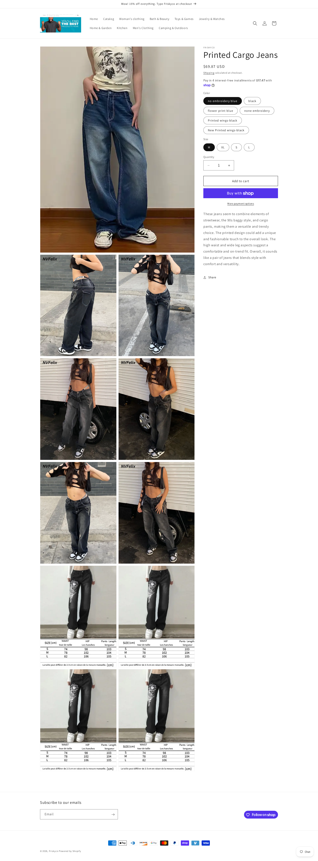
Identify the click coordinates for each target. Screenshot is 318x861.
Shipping (208, 72)
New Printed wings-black (226, 130)
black (252, 101)
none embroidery (257, 111)
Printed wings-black (222, 121)
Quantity (208, 157)
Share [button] (212, 277)
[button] (255, 23)
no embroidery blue (222, 101)
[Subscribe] (113, 814)
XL (223, 147)
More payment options (240, 203)
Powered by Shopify (70, 851)
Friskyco (53, 851)
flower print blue (220, 111)
